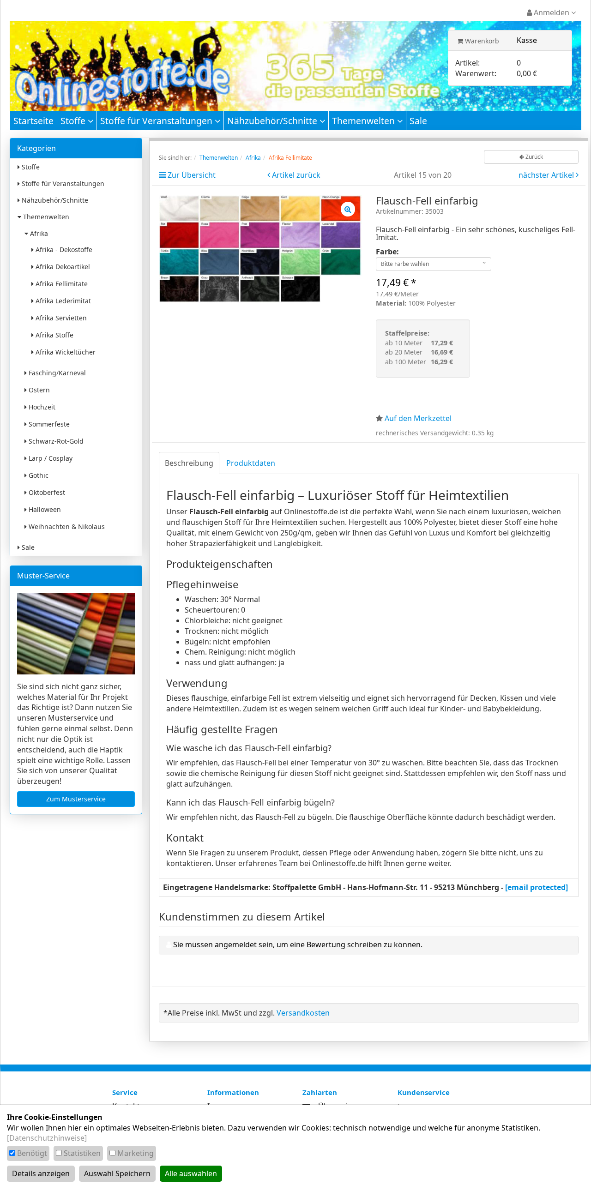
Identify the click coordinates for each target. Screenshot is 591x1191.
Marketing (135, 1153)
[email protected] (536, 887)
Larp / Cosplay (49, 458)
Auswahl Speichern (117, 1173)
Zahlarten (319, 1092)
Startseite (33, 120)
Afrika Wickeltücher (65, 352)
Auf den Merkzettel (418, 418)
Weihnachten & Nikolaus (66, 526)
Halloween (44, 509)
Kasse (527, 40)
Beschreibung (189, 463)
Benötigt (32, 1153)
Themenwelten (364, 120)
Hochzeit (41, 407)
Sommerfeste (48, 424)
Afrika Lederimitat (62, 300)
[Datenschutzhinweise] (47, 1138)
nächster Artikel (547, 175)
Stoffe (74, 120)
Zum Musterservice (76, 798)
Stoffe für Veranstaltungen (157, 120)
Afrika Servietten (60, 317)
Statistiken (82, 1153)
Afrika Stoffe (53, 335)
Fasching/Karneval (56, 372)
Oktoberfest (46, 492)
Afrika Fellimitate (61, 283)
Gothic (37, 475)
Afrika (38, 233)
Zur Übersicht (192, 175)
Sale (418, 120)
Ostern (38, 389)
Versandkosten (303, 1013)
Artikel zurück (296, 175)
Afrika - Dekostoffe (63, 249)
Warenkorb (481, 40)
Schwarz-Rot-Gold (55, 441)
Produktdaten (250, 463)
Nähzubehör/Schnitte (273, 120)
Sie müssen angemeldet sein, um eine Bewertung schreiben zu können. (297, 944)
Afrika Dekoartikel (62, 266)
